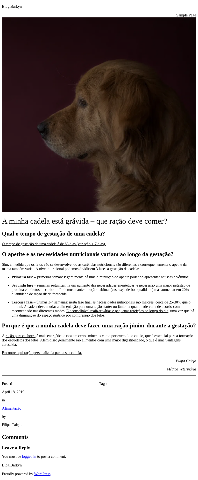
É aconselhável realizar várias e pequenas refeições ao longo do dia (117, 311)
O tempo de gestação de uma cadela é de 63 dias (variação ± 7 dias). (54, 244)
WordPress (42, 474)
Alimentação (11, 408)
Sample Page (186, 15)
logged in (29, 456)
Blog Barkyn (12, 6)
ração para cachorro (20, 336)
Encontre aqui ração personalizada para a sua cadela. (42, 353)
